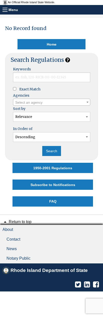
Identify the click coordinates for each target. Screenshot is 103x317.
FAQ (52, 201)
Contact (13, 239)
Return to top (20, 222)
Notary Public (18, 258)
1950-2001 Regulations (52, 168)
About (7, 229)
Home (51, 44)
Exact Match (29, 89)
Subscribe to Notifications (52, 185)
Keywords (22, 69)
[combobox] (51, 102)
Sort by (19, 108)
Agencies (21, 95)
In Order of (22, 128)
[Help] (67, 59)
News (11, 249)
